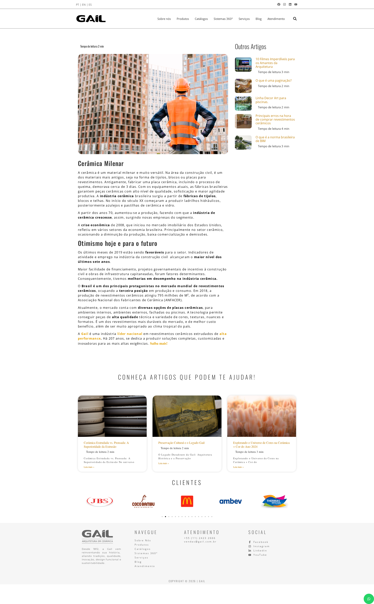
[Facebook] (278, 4)
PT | (78, 4)
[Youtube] (295, 4)
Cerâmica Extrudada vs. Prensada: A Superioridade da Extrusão (106, 444)
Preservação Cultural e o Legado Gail (181, 443)
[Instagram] (284, 4)
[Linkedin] (290, 4)
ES (90, 4)
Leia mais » (89, 466)
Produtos (183, 19)
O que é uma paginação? (274, 80)
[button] (295, 18)
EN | (85, 4)
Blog (259, 19)
